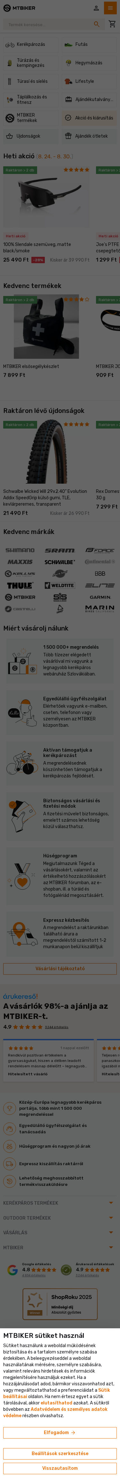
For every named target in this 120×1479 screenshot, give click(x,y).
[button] (56, 1403)
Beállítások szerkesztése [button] (60, 1453)
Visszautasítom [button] (60, 1468)
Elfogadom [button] (60, 1432)
